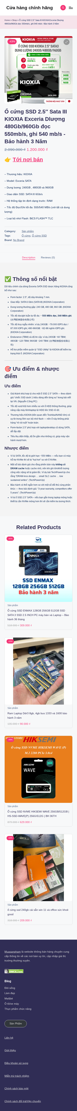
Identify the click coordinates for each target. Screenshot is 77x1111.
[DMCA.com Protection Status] (14, 971)
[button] (67, 42)
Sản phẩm (28, 231)
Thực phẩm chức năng (17, 1009)
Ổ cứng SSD (39, 235)
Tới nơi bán (28, 159)
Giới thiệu (10, 1050)
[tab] (28, 257)
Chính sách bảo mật (16, 1088)
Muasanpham (12, 951)
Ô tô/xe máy (11, 1003)
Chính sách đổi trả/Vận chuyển (22, 1101)
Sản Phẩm (16, 1023)
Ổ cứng (26, 235)
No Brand (18, 240)
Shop (14, 20)
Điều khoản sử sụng (16, 1063)
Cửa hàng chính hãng (29, 7)
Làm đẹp (9, 993)
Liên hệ (8, 1037)
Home (7, 20)
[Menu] (71, 8)
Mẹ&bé (8, 998)
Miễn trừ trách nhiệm (16, 1076)
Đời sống (9, 988)
